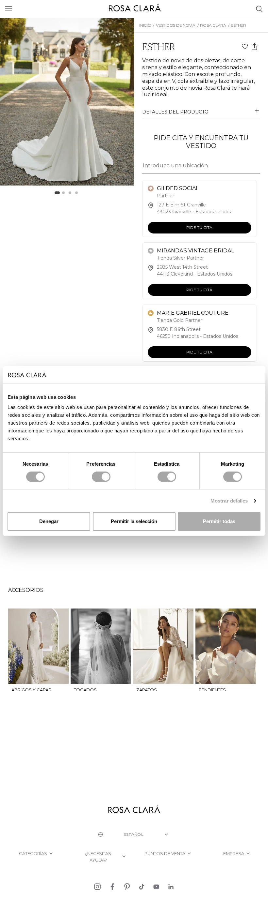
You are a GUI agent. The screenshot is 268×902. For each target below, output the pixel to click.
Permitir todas (219, 521)
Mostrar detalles (229, 501)
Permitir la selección (134, 521)
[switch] (101, 477)
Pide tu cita (199, 227)
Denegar (49, 521)
